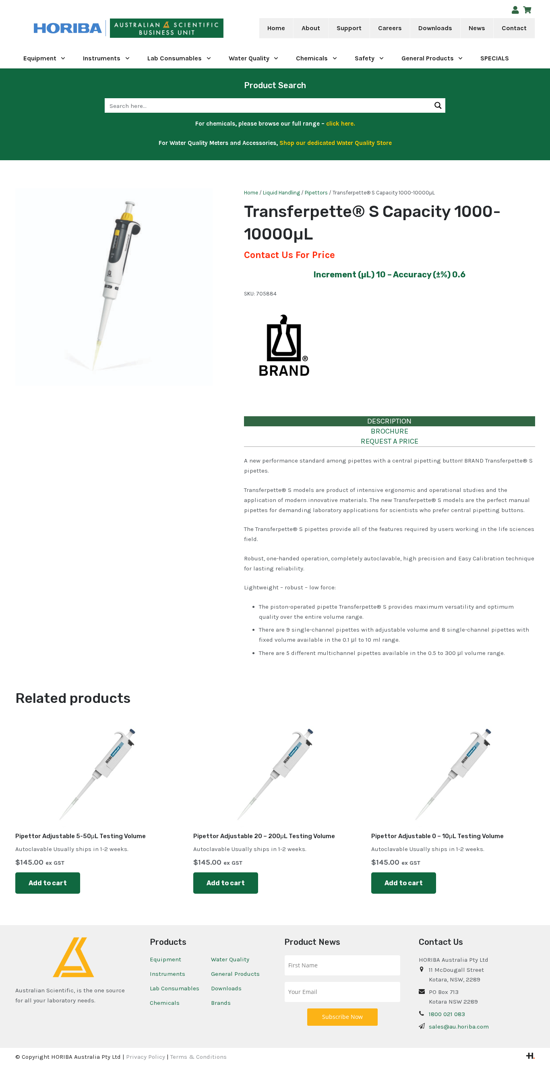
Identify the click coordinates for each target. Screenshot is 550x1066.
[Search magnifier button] (438, 105)
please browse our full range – (296, 123)
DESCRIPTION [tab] (389, 421)
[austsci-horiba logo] (68, 28)
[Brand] (284, 351)
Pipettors (316, 193)
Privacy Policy (145, 1056)
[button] (325, 28)
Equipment (165, 959)
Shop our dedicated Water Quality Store (335, 143)
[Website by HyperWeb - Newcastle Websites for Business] (530, 1056)
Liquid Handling (281, 193)
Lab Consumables (174, 988)
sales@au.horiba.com (459, 1026)
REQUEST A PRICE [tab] (389, 441)
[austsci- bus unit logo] (166, 28)
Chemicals (165, 1002)
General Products (235, 973)
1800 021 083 (447, 1014)
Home (251, 193)
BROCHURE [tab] (389, 431)
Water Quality (230, 959)
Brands (221, 1002)
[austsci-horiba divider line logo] (105, 28)
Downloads (226, 988)
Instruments (167, 973)
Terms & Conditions (198, 1056)
